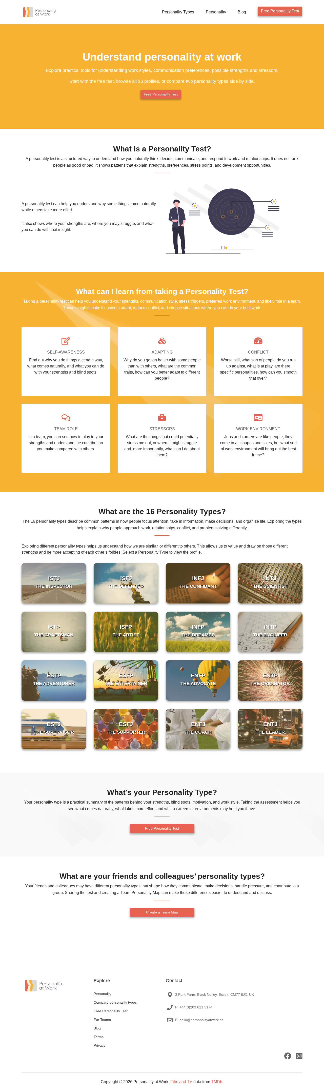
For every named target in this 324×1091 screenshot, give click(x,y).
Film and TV (181, 1082)
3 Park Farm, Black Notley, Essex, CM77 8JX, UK (214, 994)
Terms (99, 1037)
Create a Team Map (162, 912)
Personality (216, 12)
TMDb (216, 1082)
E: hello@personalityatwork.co (199, 1020)
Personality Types (178, 12)
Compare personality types (115, 1002)
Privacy (99, 1045)
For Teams (102, 1020)
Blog (242, 12)
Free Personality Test (280, 11)
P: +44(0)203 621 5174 (193, 1007)
